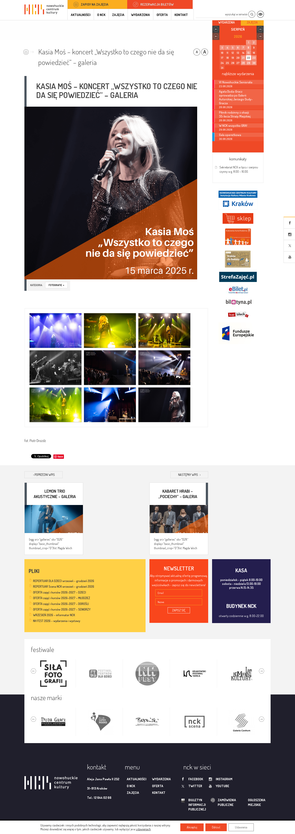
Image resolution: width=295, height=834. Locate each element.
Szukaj (251, 14)
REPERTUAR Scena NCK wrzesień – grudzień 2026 (63, 586)
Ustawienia (241, 827)
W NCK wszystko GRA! (233, 125)
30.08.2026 (225, 139)
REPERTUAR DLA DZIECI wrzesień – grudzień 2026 (63, 581)
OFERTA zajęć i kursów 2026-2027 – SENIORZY (61, 609)
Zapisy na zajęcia (94, 4)
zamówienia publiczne (213, 802)
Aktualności (80, 15)
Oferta (162, 15)
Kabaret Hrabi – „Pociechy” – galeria (177, 493)
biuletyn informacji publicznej (193, 804)
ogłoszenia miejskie (248, 802)
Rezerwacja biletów (157, 4)
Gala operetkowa (230, 135)
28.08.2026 (225, 107)
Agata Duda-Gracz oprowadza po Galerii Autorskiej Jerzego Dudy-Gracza (236, 97)
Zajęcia (118, 15)
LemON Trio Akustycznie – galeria (55, 493)
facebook (195, 779)
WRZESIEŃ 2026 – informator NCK (54, 615)
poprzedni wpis (44, 474)
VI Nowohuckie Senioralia (235, 82)
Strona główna (29, 50)
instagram (224, 779)
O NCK (101, 15)
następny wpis (189, 474)
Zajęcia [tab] (252, 22)
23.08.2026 (225, 86)
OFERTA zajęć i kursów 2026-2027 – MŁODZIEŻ (61, 598)
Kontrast (260, 14)
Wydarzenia (140, 15)
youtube (222, 786)
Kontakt (181, 15)
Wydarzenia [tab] (226, 22)
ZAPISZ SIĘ (179, 610)
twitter (195, 786)
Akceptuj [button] (192, 827)
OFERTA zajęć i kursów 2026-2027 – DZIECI (59, 592)
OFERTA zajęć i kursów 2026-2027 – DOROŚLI (61, 604)
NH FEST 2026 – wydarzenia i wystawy (56, 621)
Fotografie (56, 285)
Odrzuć (216, 827)
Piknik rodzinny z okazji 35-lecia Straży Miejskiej (235, 114)
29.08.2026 (225, 129)
